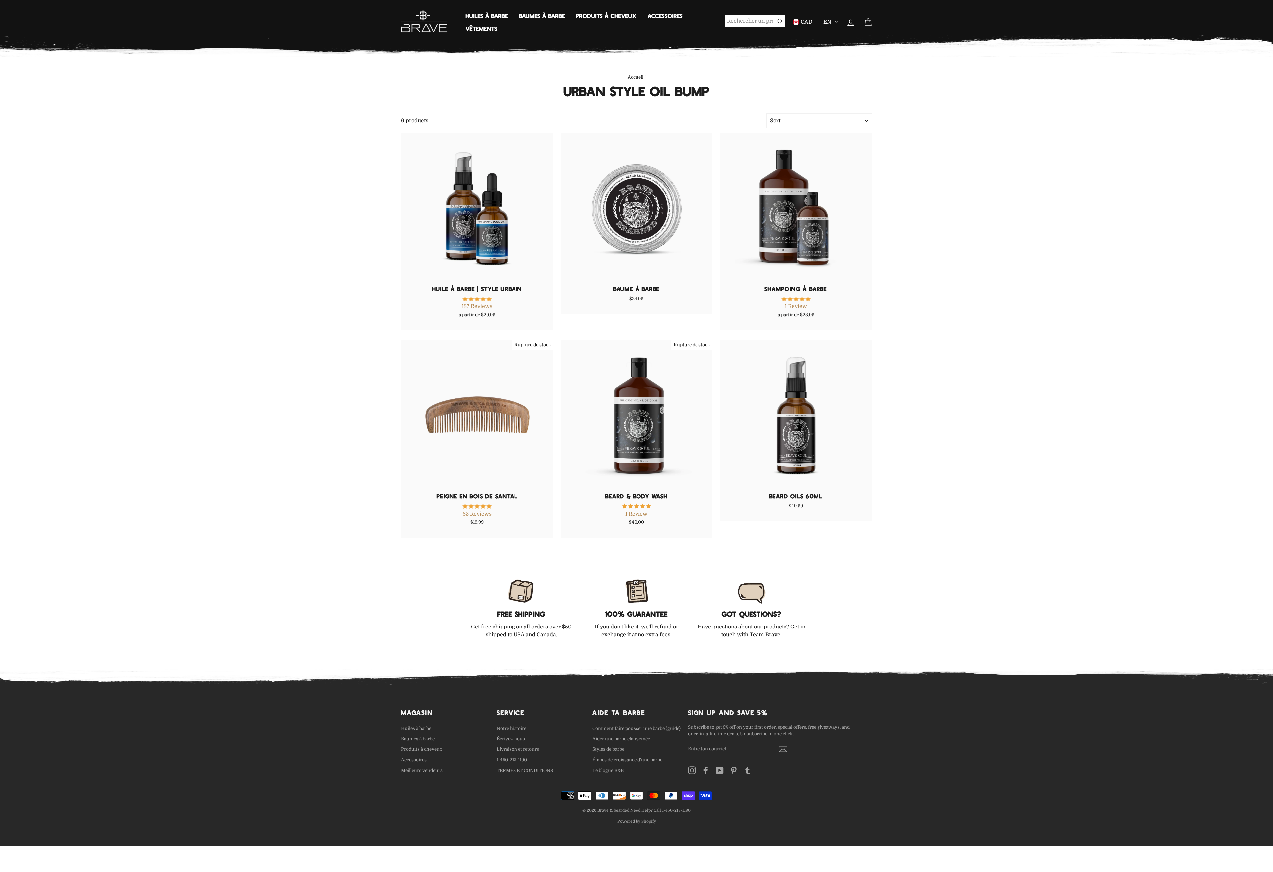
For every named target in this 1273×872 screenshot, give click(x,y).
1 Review (796, 306)
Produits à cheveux (606, 16)
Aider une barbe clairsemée (621, 738)
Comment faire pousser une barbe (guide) (636, 728)
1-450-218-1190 (512, 759)
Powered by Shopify (636, 821)
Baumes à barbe (542, 16)
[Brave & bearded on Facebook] (706, 770)
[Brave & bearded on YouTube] (720, 770)
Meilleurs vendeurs (422, 770)
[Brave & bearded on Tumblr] (748, 770)
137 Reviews (477, 306)
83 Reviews (477, 514)
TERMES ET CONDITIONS (525, 770)
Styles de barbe (608, 749)
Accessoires (665, 16)
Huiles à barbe (487, 16)
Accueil (635, 77)
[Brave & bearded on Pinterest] (734, 770)
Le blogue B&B (608, 770)
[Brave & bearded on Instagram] (692, 770)
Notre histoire (511, 728)
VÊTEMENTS (481, 28)
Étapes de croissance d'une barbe (627, 759)
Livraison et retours (518, 749)
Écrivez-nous (511, 738)
